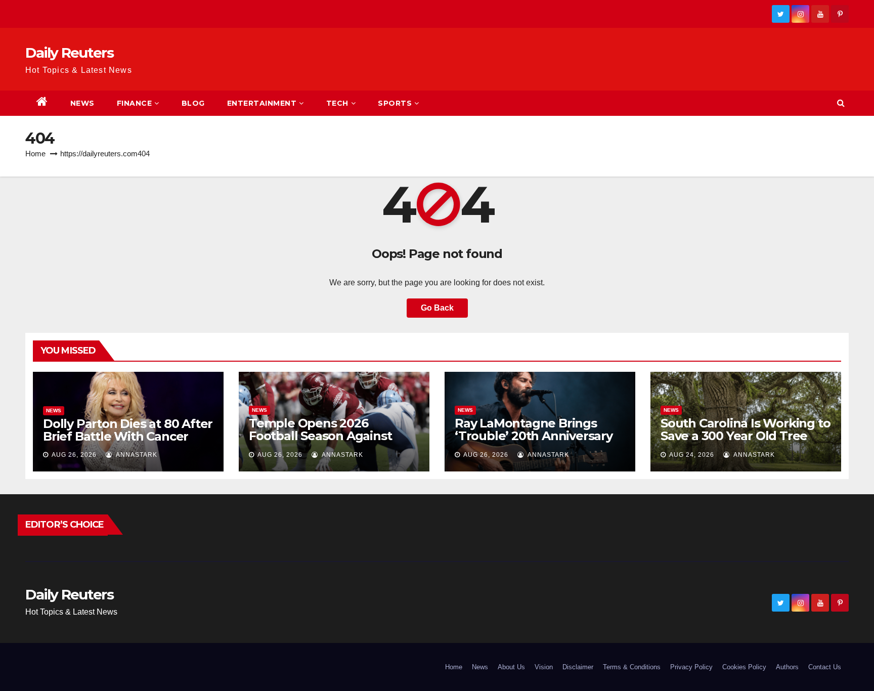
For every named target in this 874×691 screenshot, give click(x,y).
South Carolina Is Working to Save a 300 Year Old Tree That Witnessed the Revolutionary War (745, 442)
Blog (193, 103)
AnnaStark (135, 454)
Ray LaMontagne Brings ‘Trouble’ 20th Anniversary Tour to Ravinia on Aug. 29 (534, 436)
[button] (841, 103)
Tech (337, 103)
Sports (395, 103)
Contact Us (824, 667)
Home (35, 153)
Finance (134, 103)
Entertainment (262, 103)
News (82, 103)
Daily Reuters (69, 52)
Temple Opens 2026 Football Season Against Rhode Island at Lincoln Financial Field (320, 442)
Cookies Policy (744, 667)
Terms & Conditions (632, 667)
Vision (544, 667)
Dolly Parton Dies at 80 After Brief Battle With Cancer (127, 430)
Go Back (437, 308)
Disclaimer (577, 667)
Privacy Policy (691, 667)
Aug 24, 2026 (691, 454)
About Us (511, 667)
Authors (787, 667)
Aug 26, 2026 (74, 454)
